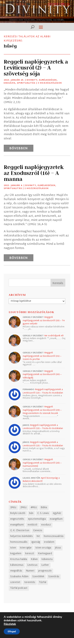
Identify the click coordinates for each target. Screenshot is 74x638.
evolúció (32, 525)
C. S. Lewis (43, 513)
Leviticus (32, 565)
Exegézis (9, 83)
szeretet (15, 582)
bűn (31, 513)
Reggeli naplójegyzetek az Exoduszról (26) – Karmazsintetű (42, 463)
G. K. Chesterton (19, 530)
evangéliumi (17, 525)
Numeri (30, 571)
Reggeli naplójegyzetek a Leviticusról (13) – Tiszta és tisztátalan (43, 391)
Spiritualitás (26, 83)
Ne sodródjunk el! (54, 336)
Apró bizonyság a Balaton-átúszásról (41, 479)
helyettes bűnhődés (21, 536)
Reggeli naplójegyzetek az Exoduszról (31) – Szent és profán (42, 356)
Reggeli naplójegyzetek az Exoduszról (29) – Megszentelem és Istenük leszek (42, 410)
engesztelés (17, 519)
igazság (35, 542)
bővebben (18, 148)
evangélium (56, 519)
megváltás (16, 571)
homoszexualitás (54, 536)
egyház (57, 513)
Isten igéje (26, 548)
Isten (13, 548)
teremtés (29, 582)
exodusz (46, 525)
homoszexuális (18, 542)
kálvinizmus (16, 565)
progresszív (45, 571)
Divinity (32, 80)
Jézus (58, 548)
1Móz (13, 507)
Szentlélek (38, 576)
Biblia (44, 507)
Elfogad (12, 631)
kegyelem (15, 553)
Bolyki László (17, 513)
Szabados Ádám (19, 576)
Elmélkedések (48, 80)
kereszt (29, 553)
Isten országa (43, 548)
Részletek (10, 624)
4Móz (34, 507)
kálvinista (47, 559)
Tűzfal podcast (18, 588)
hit (38, 536)
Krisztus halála (18, 559)
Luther (45, 565)
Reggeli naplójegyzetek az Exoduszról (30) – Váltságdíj (42, 374)
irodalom (49, 542)
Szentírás (53, 576)
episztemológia (37, 519)
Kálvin (34, 559)
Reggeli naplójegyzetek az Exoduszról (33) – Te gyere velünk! (44, 320)
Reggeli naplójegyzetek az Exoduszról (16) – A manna (34, 173)
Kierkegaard (45, 553)
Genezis (37, 530)
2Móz (23, 507)
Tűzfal (42, 582)
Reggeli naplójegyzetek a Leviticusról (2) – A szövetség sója (36, 67)
